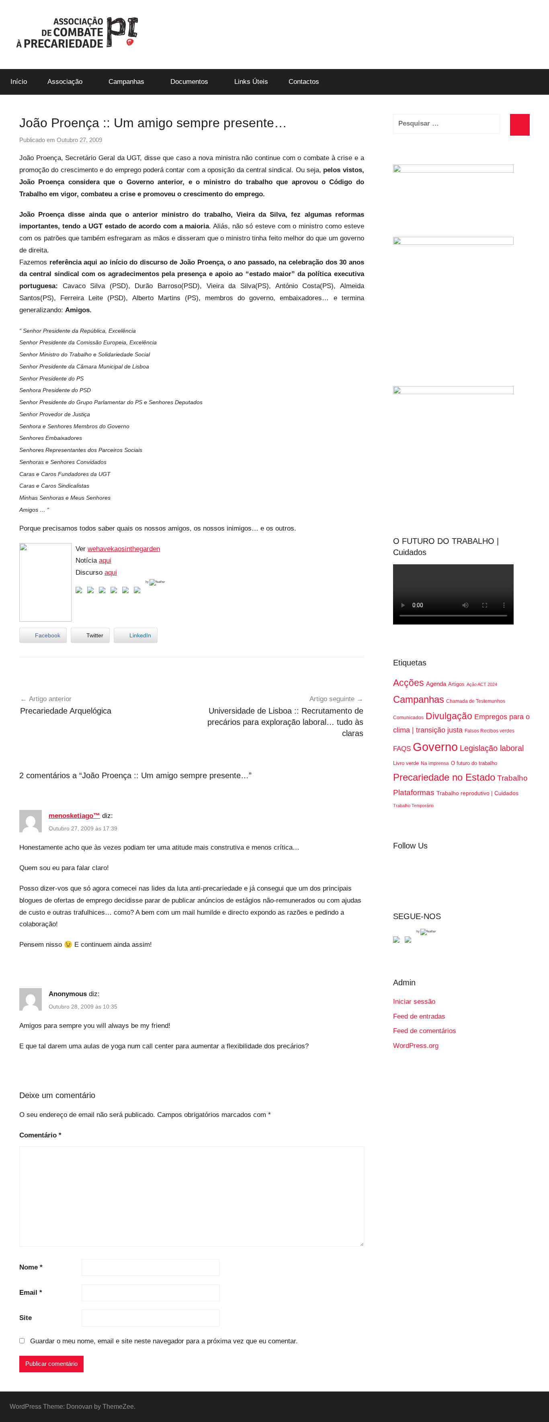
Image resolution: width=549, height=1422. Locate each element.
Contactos (304, 81)
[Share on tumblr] (127, 591)
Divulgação (449, 716)
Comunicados (408, 717)
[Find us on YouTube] (409, 941)
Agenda (436, 683)
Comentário (40, 1135)
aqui (105, 560)
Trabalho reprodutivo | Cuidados (477, 793)
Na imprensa (435, 763)
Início (18, 81)
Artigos (456, 684)
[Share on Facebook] (80, 591)
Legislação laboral (492, 748)
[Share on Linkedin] (115, 591)
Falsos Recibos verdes (489, 731)
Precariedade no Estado (444, 777)
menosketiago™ (74, 816)
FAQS (402, 749)
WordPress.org (415, 1046)
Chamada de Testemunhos (475, 701)
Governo (435, 746)
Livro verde (406, 763)
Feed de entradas (419, 1016)
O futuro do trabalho (474, 763)
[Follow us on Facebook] (398, 941)
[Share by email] (138, 591)
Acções (408, 682)
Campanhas (126, 81)
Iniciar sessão (414, 1001)
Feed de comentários (424, 1031)
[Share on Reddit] (104, 591)
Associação (64, 81)
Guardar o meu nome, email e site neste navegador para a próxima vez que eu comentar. (164, 1341)
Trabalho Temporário (413, 805)
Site (25, 1318)
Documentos (189, 81)
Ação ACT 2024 (482, 684)
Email (30, 1292)
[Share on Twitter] (92, 591)
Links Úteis (251, 81)
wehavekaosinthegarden (124, 549)
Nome (31, 1267)
